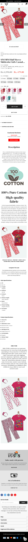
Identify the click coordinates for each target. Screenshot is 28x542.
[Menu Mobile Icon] (1, 4)
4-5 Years (9, 78)
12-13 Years (10, 82)
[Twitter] (5, 495)
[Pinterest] (12, 495)
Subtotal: (3, 116)
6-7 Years (15, 78)
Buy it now (14, 112)
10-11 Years (3, 82)
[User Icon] (22, 4)
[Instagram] (8, 495)
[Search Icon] (18, 4)
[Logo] (6, 4)
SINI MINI (6, 65)
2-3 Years (3, 78)
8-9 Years (22, 78)
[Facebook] (2, 495)
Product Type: (4, 68)
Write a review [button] (14, 140)
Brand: (2, 65)
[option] (14, 24)
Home (2, 52)
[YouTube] (15, 495)
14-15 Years (17, 82)
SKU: (2, 66)
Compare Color (23, 41)
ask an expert (15, 46)
